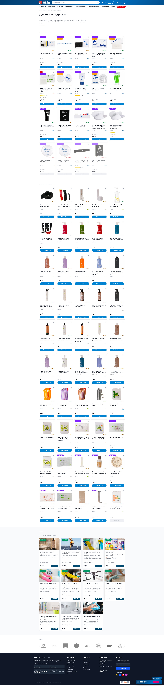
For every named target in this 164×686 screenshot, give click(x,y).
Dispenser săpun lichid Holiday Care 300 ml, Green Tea (116, 273)
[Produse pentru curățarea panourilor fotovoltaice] (71, 553)
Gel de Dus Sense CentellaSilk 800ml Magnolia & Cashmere (99, 373)
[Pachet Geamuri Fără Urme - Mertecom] (93, 585)
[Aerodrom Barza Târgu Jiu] (117, 675)
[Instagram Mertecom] (126, 675)
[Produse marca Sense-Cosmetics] (88, 209)
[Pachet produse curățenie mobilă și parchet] (115, 585)
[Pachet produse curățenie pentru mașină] (93, 616)
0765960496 (102, 664)
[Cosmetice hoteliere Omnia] (49, 553)
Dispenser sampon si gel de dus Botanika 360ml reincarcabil (81, 340)
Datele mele (85, 660)
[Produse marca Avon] (54, 645)
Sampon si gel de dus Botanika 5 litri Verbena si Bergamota (63, 439)
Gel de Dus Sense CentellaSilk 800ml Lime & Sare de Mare (81, 373)
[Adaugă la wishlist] (54, 37)
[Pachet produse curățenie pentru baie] (49, 585)
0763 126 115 (53, 667)
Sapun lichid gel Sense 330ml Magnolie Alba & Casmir (97, 273)
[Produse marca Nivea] (76, 645)
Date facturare (86, 665)
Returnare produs (70, 664)
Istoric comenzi (86, 662)
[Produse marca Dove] (87, 645)
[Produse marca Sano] (65, 645)
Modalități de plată (70, 662)
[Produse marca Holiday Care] (53, 243)
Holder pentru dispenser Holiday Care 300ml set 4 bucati (46, 240)
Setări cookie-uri (70, 673)
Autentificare (87, 669)
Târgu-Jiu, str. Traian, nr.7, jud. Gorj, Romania (40, 672)
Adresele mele (86, 664)
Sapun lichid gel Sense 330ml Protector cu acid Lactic (98, 240)
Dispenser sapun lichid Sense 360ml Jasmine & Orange (46, 306)
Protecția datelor (70, 667)
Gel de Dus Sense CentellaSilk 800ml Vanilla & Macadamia (116, 373)
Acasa (40, 10)
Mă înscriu (123, 668)
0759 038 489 (102, 667)
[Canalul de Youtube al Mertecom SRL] (123, 675)
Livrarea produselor (71, 660)
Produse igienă (46, 10)
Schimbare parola (86, 667)
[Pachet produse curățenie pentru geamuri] (93, 553)
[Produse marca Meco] (53, 93)
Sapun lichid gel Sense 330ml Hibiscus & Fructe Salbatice (63, 240)
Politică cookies (70, 669)
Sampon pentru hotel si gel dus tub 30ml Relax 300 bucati (81, 90)
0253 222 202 (37, 667)
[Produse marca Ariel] (98, 645)
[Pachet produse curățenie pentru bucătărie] (71, 585)
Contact (101, 671)
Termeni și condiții (70, 665)
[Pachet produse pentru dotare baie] (71, 616)
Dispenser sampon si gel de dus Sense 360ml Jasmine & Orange (64, 340)
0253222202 (102, 661)
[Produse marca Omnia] (53, 210)
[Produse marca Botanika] (71, 209)
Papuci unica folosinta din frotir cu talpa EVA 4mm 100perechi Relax (116, 127)
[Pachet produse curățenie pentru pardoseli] (49, 616)
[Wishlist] (117, 2)
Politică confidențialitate (72, 671)
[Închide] (160, 682)
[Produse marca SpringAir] (120, 645)
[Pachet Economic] (115, 553)
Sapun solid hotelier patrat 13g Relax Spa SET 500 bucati (46, 90)
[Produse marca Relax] (53, 58)
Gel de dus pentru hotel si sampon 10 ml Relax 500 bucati (98, 55)
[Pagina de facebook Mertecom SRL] (120, 675)
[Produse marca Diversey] (109, 645)
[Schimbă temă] (102, 3)
